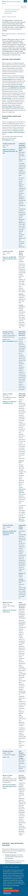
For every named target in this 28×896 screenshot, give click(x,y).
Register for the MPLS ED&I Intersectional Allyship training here (9, 532)
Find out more (7, 893)
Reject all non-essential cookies (11, 890)
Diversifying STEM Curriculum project (11, 107)
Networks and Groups (10, 855)
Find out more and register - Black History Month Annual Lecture (10, 786)
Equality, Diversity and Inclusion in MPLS (12, 9)
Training (7, 861)
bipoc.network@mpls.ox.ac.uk (10, 341)
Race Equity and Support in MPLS (11, 11)
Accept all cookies (8, 888)
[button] (25, 1)
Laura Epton (22, 521)
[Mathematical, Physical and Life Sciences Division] (12, 2)
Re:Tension (21, 624)
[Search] (25, 7)
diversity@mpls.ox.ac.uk (8, 140)
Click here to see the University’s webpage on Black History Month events (13, 132)
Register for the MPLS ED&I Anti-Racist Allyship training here (10, 258)
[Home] (3, 10)
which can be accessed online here (22, 490)
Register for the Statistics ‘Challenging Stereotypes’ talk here (10, 151)
